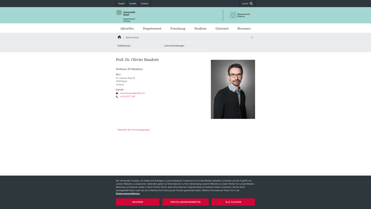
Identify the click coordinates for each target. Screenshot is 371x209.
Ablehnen (137, 202)
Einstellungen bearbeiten (185, 202)
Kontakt (133, 3)
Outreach (222, 28)
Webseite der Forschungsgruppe (133, 129)
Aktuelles (127, 28)
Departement (152, 28)
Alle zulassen (233, 202)
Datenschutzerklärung (128, 193)
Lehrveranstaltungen (174, 45)
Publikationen (123, 45)
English (121, 3)
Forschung (177, 28)
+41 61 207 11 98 (127, 96)
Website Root (119, 37)
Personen (244, 28)
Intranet (144, 3)
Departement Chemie (129, 20)
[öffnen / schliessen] (252, 37)
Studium (200, 28)
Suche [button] (245, 3)
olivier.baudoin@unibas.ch (132, 93)
